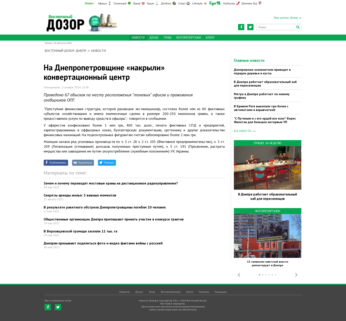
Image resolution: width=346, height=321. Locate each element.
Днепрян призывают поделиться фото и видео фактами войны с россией (103, 243)
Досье (154, 37)
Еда (215, 3)
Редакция (220, 292)
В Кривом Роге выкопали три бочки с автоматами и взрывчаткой (261, 108)
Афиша (102, 3)
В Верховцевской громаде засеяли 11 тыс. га (80, 231)
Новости (98, 51)
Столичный (120, 3)
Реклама (204, 292)
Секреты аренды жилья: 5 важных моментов (80, 195)
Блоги (210, 37)
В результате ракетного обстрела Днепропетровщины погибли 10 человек (105, 207)
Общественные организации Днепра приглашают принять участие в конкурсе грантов (114, 219)
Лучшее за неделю (267, 143)
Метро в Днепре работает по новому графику (262, 96)
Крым (150, 3)
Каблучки (229, 3)
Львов (136, 3)
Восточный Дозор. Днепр (65, 51)
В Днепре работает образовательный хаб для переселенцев (265, 83)
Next (296, 275)
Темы (167, 37)
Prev (239, 275)
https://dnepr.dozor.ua (81, 20)
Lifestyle (197, 3)
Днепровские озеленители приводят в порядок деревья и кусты (262, 71)
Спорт (181, 3)
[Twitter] (250, 27)
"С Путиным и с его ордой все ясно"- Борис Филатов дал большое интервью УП (265, 120)
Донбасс (166, 3)
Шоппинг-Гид (249, 3)
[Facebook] (241, 27)
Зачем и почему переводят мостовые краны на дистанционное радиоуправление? (111, 183)
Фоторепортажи (188, 37)
